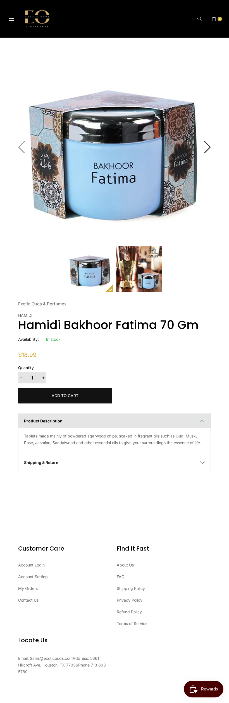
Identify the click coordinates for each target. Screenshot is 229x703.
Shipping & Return (41, 462)
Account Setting (33, 576)
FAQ (121, 576)
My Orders (28, 588)
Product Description (43, 421)
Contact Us (28, 600)
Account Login (31, 565)
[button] (199, 19)
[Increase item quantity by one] (43, 377)
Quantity (26, 367)
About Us (125, 565)
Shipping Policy (131, 588)
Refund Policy (129, 611)
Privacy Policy (129, 600)
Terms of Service (132, 623)
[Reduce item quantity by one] (21, 377)
